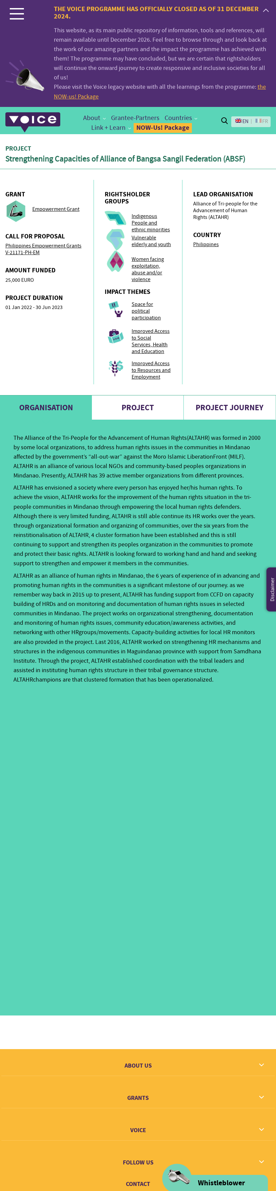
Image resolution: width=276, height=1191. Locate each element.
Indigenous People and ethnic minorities (151, 223)
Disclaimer (272, 590)
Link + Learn (108, 127)
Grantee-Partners (135, 118)
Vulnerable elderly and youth (151, 241)
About (91, 118)
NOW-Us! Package (162, 127)
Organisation (46, 407)
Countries (178, 118)
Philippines (206, 244)
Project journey (230, 407)
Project (138, 407)
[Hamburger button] (17, 13)
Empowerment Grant (55, 209)
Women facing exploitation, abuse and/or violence (148, 269)
